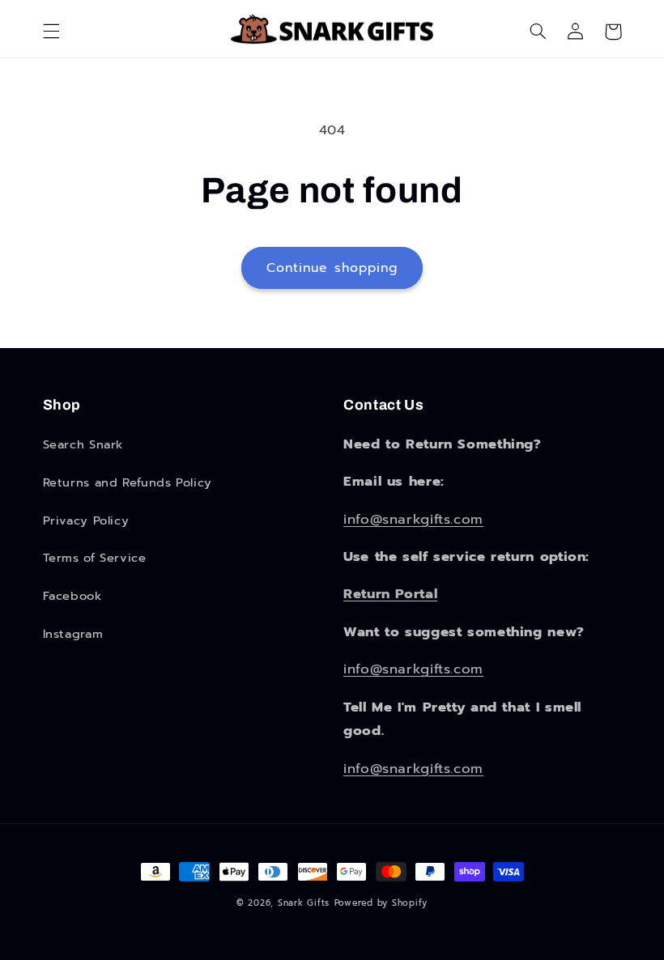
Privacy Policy (86, 520)
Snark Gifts (304, 903)
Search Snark (83, 444)
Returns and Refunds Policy (127, 482)
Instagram (73, 634)
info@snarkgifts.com (413, 519)
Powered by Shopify (381, 903)
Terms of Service (95, 558)
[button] (51, 31)
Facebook (72, 596)
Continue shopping (332, 268)
